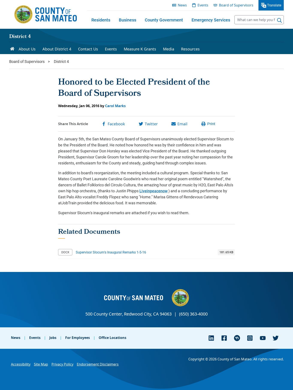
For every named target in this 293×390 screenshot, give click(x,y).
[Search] (279, 20)
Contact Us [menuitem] (88, 49)
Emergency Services (211, 20)
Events (35, 337)
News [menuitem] (182, 5)
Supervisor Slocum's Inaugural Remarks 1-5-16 (111, 252)
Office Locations (112, 337)
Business (127, 20)
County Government (164, 20)
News (15, 337)
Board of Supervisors (27, 61)
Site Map (41, 364)
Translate (274, 5)
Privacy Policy (62, 364)
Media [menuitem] (168, 49)
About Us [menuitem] (27, 49)
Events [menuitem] (203, 5)
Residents (100, 20)
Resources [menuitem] (190, 49)
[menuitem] (101, 20)
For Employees (77, 337)
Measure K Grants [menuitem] (140, 49)
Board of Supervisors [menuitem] (236, 5)
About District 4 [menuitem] (56, 49)
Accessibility (20, 364)
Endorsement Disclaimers (98, 364)
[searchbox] (259, 19)
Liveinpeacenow (153, 190)
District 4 (20, 37)
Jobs (52, 337)
